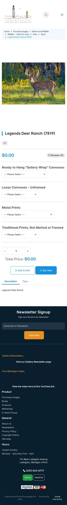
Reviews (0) (57, 155)
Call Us (27, 477)
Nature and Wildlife (40, 31)
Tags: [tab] (25, 281)
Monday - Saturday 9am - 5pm (18, 453)
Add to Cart (23, 270)
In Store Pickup (9, 412)
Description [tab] (11, 281)
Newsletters (8, 427)
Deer (35, 34)
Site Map (6, 439)
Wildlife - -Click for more (18, 34)
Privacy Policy (9, 431)
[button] (46, 15)
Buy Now (47, 270)
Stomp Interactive (57, 497)
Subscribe (34, 335)
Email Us (39, 477)
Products (6, 405)
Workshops (7, 408)
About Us (6, 423)
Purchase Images (20, 31)
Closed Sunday (9, 450)
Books (5, 401)
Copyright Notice (10, 435)
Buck (43, 34)
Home (7, 31)
